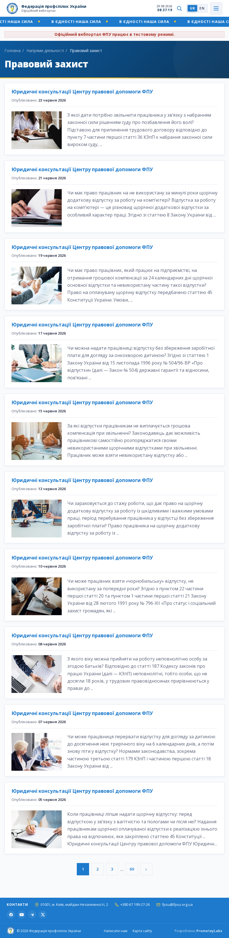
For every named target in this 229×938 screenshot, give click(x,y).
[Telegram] (32, 914)
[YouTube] (21, 914)
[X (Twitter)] (43, 914)
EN (201, 8)
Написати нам (115, 930)
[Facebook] (11, 914)
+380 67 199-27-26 (135, 904)
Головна (12, 50)
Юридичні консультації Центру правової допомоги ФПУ (82, 91)
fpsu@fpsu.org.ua (177, 904)
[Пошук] (179, 8)
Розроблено (198, 930)
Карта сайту (142, 930)
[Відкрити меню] (216, 8)
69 (132, 869)
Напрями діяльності (45, 50)
